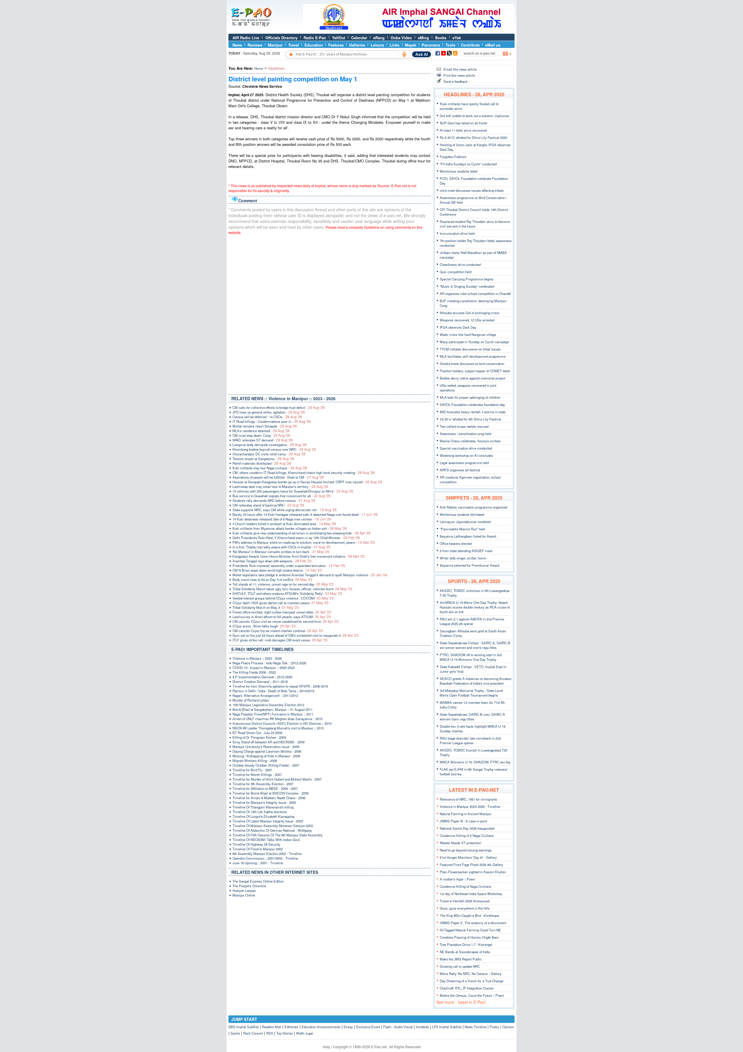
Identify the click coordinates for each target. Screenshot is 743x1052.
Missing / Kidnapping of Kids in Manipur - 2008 (266, 756)
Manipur (275, 45)
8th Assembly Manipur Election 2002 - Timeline (267, 853)
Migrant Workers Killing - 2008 (254, 760)
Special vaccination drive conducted (466, 448)
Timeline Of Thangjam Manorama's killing (262, 807)
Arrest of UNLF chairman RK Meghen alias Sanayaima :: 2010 (277, 718)
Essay (348, 1026)
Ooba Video (401, 37)
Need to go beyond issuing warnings (466, 850)
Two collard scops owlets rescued (464, 426)
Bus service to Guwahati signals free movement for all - (281, 495)
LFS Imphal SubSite (446, 1026)
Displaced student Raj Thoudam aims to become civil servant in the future (475, 223)
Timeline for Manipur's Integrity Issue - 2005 (264, 802)
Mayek (410, 45)
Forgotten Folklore (453, 156)
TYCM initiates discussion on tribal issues (470, 349)
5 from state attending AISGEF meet (466, 550)
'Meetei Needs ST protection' (460, 842)
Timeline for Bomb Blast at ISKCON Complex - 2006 (270, 793)
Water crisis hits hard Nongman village (468, 334)
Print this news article (459, 75)
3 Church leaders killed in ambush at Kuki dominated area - (284, 523)
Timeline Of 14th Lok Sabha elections (259, 811)
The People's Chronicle (249, 885)
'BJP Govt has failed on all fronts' (464, 123)
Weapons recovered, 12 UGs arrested (467, 320)
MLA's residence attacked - (261, 430)
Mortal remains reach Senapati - (264, 426)
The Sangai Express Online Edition (258, 881)
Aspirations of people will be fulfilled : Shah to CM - (278, 477)
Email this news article (460, 69)
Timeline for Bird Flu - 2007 (252, 769)
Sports (235, 1033)
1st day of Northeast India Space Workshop (471, 893)
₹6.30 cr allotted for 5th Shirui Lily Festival (470, 419)
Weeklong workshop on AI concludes (466, 455)
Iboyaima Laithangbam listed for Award (468, 536)
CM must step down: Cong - (261, 435)
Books (440, 37)
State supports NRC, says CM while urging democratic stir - (284, 509)
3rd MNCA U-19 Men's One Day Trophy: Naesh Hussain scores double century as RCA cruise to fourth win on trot (475, 607)
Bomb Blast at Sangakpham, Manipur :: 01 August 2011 (272, 709)
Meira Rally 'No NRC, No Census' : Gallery (471, 973)
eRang (379, 37)
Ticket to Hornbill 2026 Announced (464, 901)
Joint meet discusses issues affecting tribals (472, 190)
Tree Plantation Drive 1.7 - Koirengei (466, 944)
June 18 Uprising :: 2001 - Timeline (257, 862)
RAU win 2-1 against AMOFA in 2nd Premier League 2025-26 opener (472, 621)
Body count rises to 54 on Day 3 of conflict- (272, 579)
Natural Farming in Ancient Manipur (465, 813)
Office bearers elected (456, 543)
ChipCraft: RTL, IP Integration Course (466, 988)
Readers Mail (271, 1026)
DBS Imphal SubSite (243, 1026)
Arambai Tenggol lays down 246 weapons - (272, 561)
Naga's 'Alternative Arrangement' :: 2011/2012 (265, 695)
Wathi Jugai (304, 1033)
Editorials (291, 1026)
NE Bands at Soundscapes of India (465, 951)
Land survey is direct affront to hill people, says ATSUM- (281, 616)
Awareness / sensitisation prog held (465, 433)
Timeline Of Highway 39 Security (256, 844)
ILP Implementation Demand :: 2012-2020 (262, 677)
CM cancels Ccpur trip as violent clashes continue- (277, 630)
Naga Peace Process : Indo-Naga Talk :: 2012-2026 (269, 663)
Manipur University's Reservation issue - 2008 (265, 746)
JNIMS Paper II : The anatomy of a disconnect (473, 922)
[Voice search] (404, 54)
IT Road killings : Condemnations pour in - (271, 421)
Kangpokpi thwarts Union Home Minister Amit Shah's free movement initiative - (298, 556)
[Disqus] (329, 313)
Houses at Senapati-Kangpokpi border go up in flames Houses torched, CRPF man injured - (307, 482)
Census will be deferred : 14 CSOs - (267, 416)
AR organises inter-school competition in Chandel (475, 293)
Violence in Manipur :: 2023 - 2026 (257, 658)
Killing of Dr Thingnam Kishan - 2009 (259, 737)
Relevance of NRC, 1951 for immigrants (468, 799)
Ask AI (421, 54)
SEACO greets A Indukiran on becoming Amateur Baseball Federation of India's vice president (476, 681)
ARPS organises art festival (460, 470)
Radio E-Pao (315, 37)
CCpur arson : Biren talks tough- (264, 626)
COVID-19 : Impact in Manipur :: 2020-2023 (263, 667)
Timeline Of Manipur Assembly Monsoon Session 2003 (272, 825)
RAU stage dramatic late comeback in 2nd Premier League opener (470, 740)
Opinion (508, 1026)
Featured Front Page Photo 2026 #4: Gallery (471, 864)
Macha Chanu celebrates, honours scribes (470, 441)
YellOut (338, 37)
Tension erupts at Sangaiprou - (263, 458)
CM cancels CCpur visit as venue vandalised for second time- (285, 621)
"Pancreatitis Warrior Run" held (462, 529)
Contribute (470, 45)
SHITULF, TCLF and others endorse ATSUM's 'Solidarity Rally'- (287, 593)
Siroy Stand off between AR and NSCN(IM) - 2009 (268, 742)
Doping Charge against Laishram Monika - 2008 (266, 751)
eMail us (492, 45)
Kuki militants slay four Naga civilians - (269, 468)
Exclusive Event (368, 1026)
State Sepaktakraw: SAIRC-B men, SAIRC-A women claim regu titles (472, 716)
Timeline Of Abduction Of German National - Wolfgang (271, 830)
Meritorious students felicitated (462, 514)
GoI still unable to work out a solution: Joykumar (474, 115)
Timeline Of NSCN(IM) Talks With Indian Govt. (266, 839)
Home (258, 68)
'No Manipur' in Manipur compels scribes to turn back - (280, 551)
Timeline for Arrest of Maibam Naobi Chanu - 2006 (268, 797)
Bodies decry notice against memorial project (472, 378)
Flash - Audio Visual (398, 1026)
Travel (293, 45)
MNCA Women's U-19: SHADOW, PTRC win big (475, 762)
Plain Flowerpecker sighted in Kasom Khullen (473, 871)
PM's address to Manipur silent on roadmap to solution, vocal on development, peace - (303, 542)
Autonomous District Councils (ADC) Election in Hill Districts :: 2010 (281, 723)
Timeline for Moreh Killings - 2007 (257, 774)
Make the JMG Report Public (461, 959)
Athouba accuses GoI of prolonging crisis (469, 312)
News (237, 45)
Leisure (377, 45)
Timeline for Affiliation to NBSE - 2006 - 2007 (265, 788)
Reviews (255, 45)
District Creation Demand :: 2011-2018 (260, 681)
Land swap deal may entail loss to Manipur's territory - (280, 486)
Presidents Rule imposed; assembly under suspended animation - (288, 565)
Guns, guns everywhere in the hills (465, 908)
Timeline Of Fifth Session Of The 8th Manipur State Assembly (277, 835)
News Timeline (475, 1026)
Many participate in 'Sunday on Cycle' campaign (474, 341)
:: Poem (457, 879)
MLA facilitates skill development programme (473, 356)
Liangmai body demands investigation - (269, 444)
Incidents (422, 1026)
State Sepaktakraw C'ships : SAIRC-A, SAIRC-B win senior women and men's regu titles (475, 645)
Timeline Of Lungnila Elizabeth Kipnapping (263, 816)
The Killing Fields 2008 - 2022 (254, 672)
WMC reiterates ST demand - (262, 440)
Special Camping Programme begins (466, 279)
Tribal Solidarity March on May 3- (265, 607)
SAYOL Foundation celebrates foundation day (472, 404)
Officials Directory (281, 37)
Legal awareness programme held (464, 462)
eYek (456, 37)
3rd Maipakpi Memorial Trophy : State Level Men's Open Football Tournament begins (471, 692)
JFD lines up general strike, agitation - (268, 412)
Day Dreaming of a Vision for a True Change (471, 980)
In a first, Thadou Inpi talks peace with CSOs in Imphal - (281, 547)
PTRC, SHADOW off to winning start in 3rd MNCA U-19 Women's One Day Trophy (471, 657)
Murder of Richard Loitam (250, 700)
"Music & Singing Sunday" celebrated (467, 286)
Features (336, 45)
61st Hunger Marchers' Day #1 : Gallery (468, 857)
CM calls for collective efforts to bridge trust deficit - (278, 407)
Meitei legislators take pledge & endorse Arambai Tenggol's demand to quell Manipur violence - (309, 574)
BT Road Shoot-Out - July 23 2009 (257, 732)
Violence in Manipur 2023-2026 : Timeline (470, 806)
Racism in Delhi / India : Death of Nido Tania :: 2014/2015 (273, 690)
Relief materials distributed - (261, 463)
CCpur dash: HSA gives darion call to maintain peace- (280, 602)
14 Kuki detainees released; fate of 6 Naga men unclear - (281, 519)
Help (326, 1046)
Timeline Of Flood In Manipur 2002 (257, 849)
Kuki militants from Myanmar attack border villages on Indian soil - (289, 528)
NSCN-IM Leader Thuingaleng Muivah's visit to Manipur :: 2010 (278, 728)
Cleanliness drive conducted (460, 264)
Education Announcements (321, 1026)
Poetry (494, 1026)
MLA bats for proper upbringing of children (470, 397)
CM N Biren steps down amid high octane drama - (277, 570)
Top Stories (284, 1033)
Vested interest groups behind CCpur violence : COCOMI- (283, 598)
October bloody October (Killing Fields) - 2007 (265, 765)
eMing (423, 37)
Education (313, 45)
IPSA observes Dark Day (458, 327)
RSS (269, 1033)
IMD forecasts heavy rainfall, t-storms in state (473, 411)
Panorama (431, 45)
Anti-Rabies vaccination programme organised (473, 507)
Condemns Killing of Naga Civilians (465, 886)
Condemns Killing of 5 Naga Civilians (467, 835)
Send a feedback (455, 81)
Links (394, 45)
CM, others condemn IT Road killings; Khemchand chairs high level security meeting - (303, 472)
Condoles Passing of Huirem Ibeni (469, 937)
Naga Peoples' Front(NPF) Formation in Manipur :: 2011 (272, 714)
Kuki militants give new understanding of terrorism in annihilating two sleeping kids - (301, 533)
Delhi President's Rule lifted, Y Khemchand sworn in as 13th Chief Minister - (296, 537)
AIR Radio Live (245, 37)
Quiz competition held (455, 271)
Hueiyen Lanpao (244, 890)
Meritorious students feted (458, 171)
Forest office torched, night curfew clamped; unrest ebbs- (281, 612)
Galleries (357, 45)
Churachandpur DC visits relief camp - (269, 454)
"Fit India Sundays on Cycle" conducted (468, 164)
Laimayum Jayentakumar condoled (465, 521)
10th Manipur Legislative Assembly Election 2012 (268, 704)
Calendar (359, 37)
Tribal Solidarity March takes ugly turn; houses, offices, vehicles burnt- (292, 588)
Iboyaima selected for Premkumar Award (469, 565)
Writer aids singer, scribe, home (463, 558)
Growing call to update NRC (460, 966)
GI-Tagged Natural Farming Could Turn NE (470, 930)
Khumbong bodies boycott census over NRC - (274, 449)
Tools (450, 45)
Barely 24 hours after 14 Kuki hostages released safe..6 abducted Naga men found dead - (305, 514)
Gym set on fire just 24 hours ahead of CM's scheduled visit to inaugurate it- (295, 635)
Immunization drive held (457, 233)
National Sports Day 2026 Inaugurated (467, 828)
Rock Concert (253, 1033)
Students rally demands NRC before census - (273, 500)
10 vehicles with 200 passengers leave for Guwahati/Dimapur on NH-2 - (292, 491)
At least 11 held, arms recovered (463, 130)
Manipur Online (243, 895)
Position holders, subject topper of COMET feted (475, 370)
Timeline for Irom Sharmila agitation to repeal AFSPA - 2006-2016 (280, 686)
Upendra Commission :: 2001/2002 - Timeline (265, 858)
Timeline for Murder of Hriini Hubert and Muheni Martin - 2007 (277, 779)
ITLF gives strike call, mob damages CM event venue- (280, 640)
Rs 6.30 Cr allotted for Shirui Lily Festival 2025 (473, 137)
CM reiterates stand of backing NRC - (268, 505)
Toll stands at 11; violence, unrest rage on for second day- (282, 584)
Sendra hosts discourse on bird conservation (472, 363)
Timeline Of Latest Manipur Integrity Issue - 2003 (267, 821)
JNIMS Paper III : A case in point (463, 821)
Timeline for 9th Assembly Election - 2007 (262, 783)
